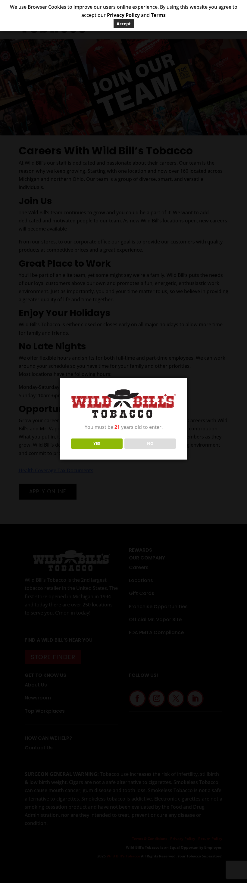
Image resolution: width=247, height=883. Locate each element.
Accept (124, 23)
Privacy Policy (123, 15)
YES (96, 443)
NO (150, 443)
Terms (158, 15)
